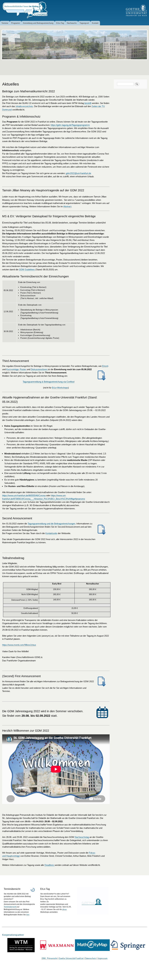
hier (27, 915)
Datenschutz (90, 958)
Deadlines (50, 865)
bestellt (88, 103)
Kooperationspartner (13, 935)
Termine (4, 23)
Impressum (103, 958)
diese (64, 909)
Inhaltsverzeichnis (24, 106)
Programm (15, 23)
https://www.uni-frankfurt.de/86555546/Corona (24, 495)
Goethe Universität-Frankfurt (71, 958)
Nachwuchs (72, 23)
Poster (23, 369)
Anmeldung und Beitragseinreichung (38, 23)
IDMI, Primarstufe (49, 958)
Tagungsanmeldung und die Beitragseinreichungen (51, 523)
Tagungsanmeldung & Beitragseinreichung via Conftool (48, 381)
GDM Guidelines (27, 269)
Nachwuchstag (82, 837)
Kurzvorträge (12, 369)
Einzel (105, 366)
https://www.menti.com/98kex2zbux (19, 645)
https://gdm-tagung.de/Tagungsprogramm (70, 125)
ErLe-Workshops (60, 387)
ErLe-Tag (60, 23)
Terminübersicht (10, 907)
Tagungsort (84, 23)
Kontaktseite (51, 533)
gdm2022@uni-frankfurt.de (78, 173)
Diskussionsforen (39, 369)
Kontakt (95, 23)
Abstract (67, 206)
